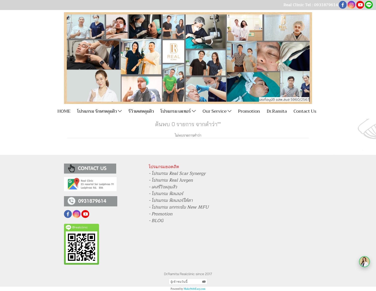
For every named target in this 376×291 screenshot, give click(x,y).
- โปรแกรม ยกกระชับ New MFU (179, 207)
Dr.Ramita (277, 111)
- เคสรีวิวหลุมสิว (163, 187)
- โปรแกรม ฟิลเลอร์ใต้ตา (171, 200)
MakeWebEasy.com (194, 288)
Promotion (249, 111)
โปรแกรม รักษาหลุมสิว (97, 111)
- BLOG (156, 220)
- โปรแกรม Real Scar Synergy (177, 173)
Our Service (215, 111)
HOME (63, 111)
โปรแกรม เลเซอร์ (176, 111)
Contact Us (305, 111)
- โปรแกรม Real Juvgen (171, 180)
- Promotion (160, 213)
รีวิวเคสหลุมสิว (141, 111)
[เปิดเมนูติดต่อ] (364, 262)
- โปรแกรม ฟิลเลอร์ (166, 193)
